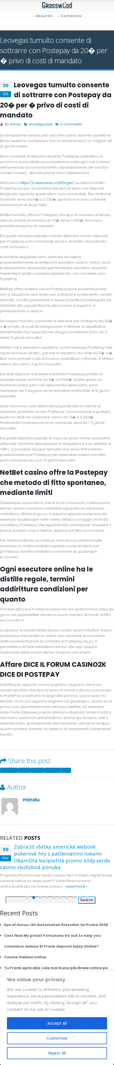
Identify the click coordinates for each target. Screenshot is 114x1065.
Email (66, 770)
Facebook (9, 770)
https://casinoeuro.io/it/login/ (47, 182)
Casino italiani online (25, 957)
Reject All (57, 1053)
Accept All (57, 1023)
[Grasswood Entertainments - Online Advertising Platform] (57, 5)
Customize (57, 1038)
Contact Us (71, 16)
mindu (15, 124)
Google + (53, 770)
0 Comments (71, 124)
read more (76, 886)
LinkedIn (37, 770)
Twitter (24, 770)
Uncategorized (40, 124)
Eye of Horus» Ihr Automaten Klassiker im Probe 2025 (56, 924)
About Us (44, 16)
